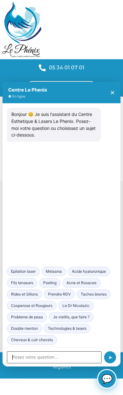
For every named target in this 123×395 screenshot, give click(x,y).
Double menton (24, 328)
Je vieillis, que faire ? (71, 317)
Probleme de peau (27, 317)
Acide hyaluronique (89, 271)
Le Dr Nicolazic (76, 305)
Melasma (54, 271)
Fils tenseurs (22, 282)
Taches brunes (94, 294)
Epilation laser (23, 271)
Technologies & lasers (67, 328)
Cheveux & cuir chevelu (32, 339)
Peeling (49, 282)
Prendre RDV (59, 294)
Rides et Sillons (24, 294)
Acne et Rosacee (82, 282)
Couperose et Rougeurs (31, 305)
